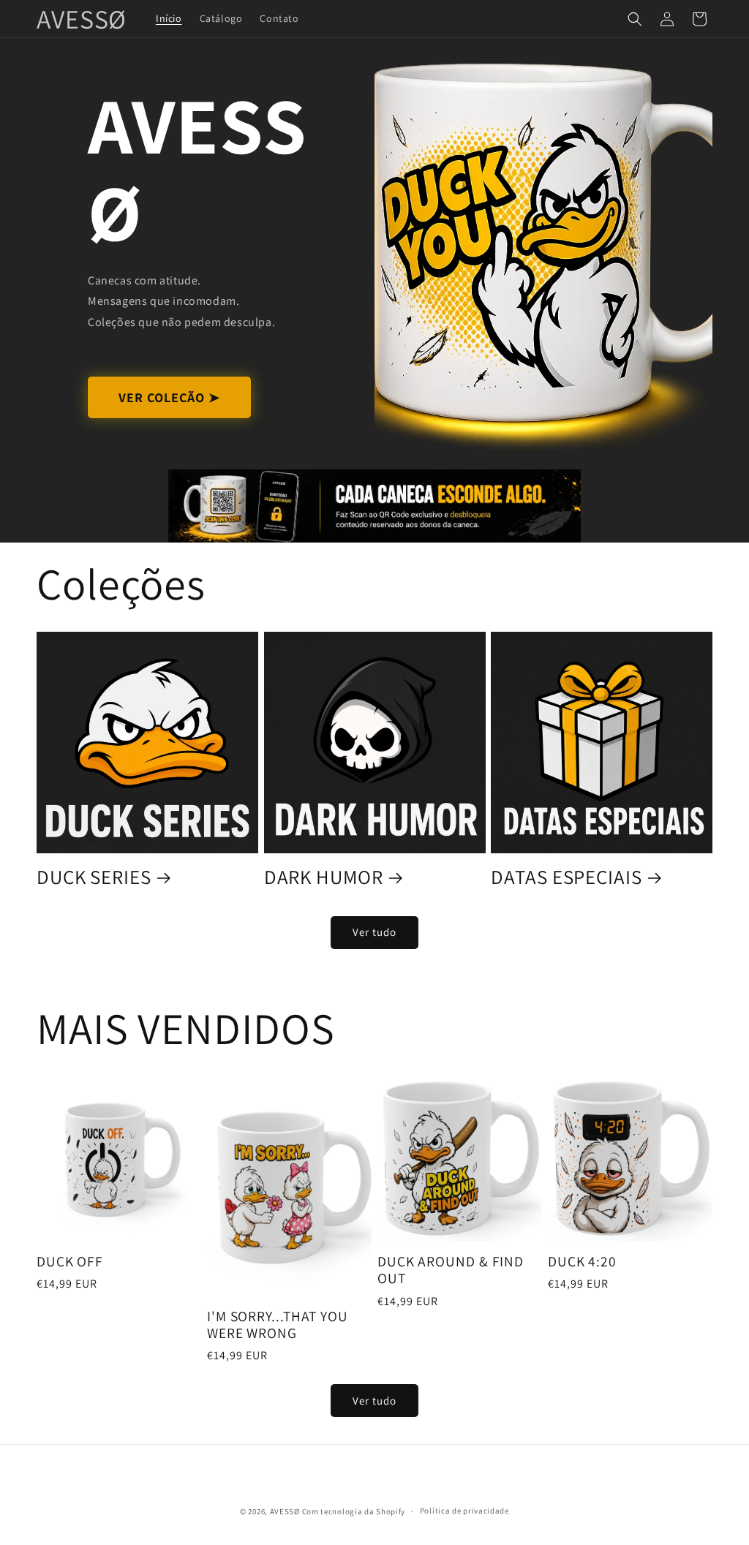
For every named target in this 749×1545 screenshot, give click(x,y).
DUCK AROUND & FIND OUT (450, 1270)
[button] (635, 19)
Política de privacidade (464, 1511)
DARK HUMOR (323, 876)
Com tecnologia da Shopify (354, 1511)
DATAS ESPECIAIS (566, 876)
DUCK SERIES (94, 876)
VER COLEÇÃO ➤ (169, 397)
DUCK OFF (70, 1261)
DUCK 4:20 (582, 1261)
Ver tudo (374, 932)
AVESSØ (285, 1511)
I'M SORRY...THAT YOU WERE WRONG (277, 1325)
